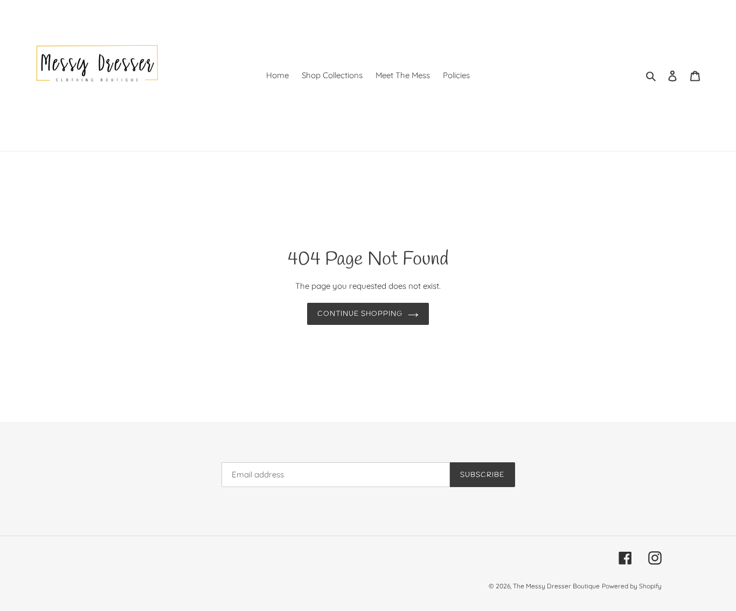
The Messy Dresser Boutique (556, 586)
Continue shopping (360, 313)
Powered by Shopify (632, 586)
